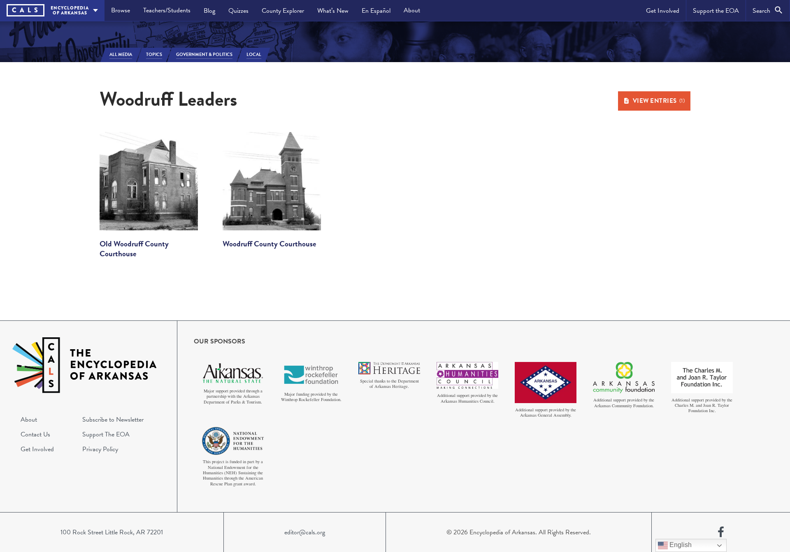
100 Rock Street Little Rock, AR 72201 (111, 532)
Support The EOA (106, 434)
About (412, 10)
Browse (120, 10)
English (680, 544)
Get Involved (662, 11)
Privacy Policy (100, 449)
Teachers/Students (167, 10)
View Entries (659, 100)
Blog (209, 11)
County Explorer (283, 11)
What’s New (333, 11)
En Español (376, 11)
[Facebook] (721, 532)
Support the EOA (716, 11)
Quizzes (238, 11)
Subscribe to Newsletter (113, 419)
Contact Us (35, 434)
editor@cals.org (304, 532)
